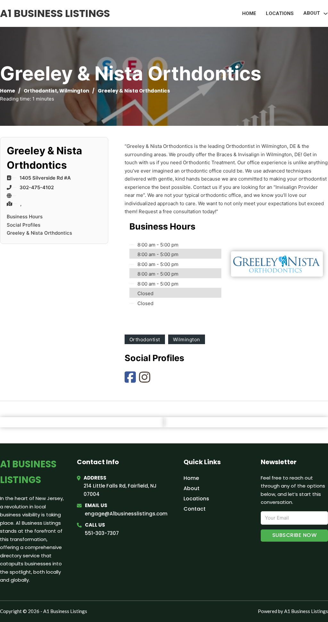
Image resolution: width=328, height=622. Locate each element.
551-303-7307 (102, 533)
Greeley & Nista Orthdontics (39, 233)
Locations (280, 13)
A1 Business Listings (55, 13)
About (192, 488)
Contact (195, 509)
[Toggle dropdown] (325, 13)
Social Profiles (23, 225)
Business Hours (25, 217)
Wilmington (74, 90)
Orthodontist (40, 90)
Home (249, 13)
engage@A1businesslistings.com (126, 513)
